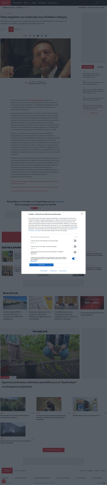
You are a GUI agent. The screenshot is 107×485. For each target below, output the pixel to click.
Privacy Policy (63, 270)
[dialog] (53, 242)
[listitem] (53, 237)
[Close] (82, 214)
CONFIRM (41, 264)
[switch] (74, 241)
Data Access (53, 270)
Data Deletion (44, 270)
